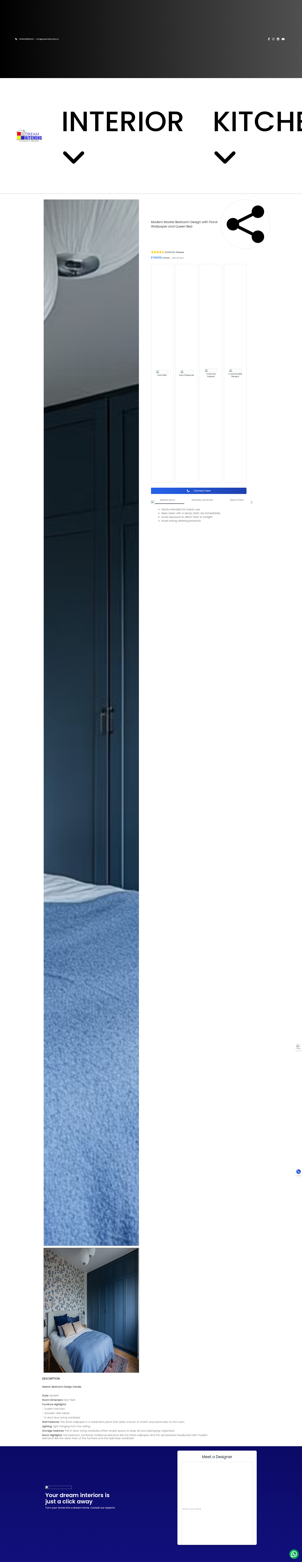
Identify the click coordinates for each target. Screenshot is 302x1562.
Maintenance (167, 499)
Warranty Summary (202, 499)
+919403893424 (25, 39)
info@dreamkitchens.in (47, 39)
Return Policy (237, 499)
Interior (137, 121)
